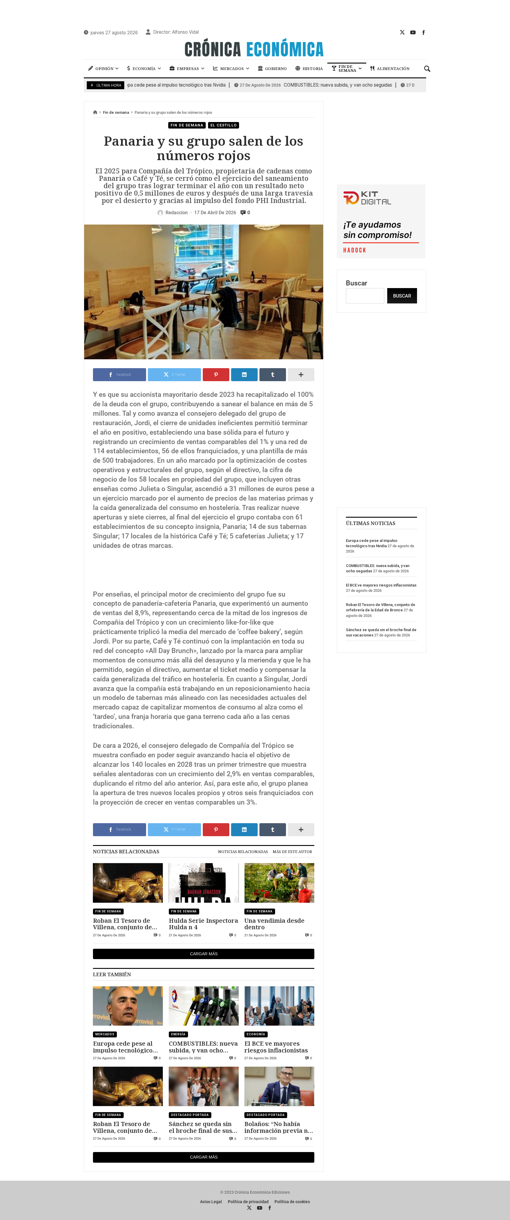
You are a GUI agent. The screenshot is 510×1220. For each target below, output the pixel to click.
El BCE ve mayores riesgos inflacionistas (276, 1046)
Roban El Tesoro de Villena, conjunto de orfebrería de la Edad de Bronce (125, 923)
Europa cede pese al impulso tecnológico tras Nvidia (136, 85)
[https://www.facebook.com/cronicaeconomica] (423, 32)
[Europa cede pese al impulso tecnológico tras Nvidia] (128, 1006)
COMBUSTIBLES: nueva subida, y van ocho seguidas (301, 85)
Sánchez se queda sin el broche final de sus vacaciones (200, 1127)
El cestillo (223, 125)
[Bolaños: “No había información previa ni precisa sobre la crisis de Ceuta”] (279, 1086)
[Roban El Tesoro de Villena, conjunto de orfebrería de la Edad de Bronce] (128, 883)
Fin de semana (116, 112)
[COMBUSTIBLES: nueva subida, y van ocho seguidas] (204, 1006)
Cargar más (204, 953)
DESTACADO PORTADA (190, 1115)
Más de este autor (292, 851)
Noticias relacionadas (243, 851)
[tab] (243, 851)
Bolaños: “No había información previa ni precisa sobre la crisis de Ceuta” (277, 1127)
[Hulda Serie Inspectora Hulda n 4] (204, 883)
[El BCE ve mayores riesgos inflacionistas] (279, 1006)
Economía (256, 1034)
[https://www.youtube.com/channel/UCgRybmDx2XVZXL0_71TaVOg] (413, 32)
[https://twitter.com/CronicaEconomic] (402, 32)
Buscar (356, 283)
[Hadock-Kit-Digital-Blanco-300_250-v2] (381, 256)
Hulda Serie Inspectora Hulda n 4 (203, 923)
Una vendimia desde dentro (274, 923)
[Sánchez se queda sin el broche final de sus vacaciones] (204, 1086)
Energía (178, 1034)
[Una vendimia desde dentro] (279, 883)
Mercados (105, 1034)
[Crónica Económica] (255, 48)
